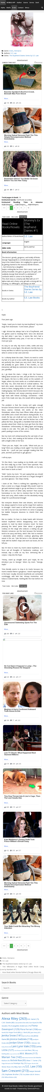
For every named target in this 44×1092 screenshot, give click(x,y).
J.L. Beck (25, 1032)
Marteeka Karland (28, 1057)
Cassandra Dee (22, 1023)
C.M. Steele (8, 1022)
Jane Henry (35, 1032)
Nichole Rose (18, 1060)
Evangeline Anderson (21, 1026)
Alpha (3, 8)
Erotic (14, 8)
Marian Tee (12, 1057)
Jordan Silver (19, 1042)
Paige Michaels (7, 1063)
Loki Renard (19, 1050)
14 (28, 208)
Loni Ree (29, 1050)
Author (19, 2)
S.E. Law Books (32, 297)
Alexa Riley (14, 1018)
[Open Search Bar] (42, 7)
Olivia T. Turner (33, 1060)
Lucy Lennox (14, 1054)
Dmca (27, 8)
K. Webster (35, 1043)
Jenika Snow (12, 1035)
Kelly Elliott (6, 1047)
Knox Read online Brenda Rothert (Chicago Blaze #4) (21, 972)
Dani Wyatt (34, 1022)
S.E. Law (14, 53)
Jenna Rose (28, 1036)
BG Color (15, 217)
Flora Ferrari (29, 1029)
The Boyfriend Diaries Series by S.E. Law (24, 55)
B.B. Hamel (33, 1019)
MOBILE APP (11, 2)
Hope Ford (14, 1032)
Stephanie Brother (13, 1074)
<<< (4, 208)
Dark (37, 2)
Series (31, 2)
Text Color (6, 217)
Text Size (23, 217)
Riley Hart (19, 1067)
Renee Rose (8, 1067)
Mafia (9, 8)
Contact (20, 8)
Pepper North (32, 1063)
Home (3, 2)
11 (21, 208)
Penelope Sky (20, 1063)
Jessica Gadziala (21, 1039)
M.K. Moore (28, 1053)
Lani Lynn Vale (24, 1046)
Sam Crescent (15, 1071)
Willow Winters (11, 1077)
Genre (25, 2)
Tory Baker (27, 1074)
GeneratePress (33, 1088)
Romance (17, 51)
